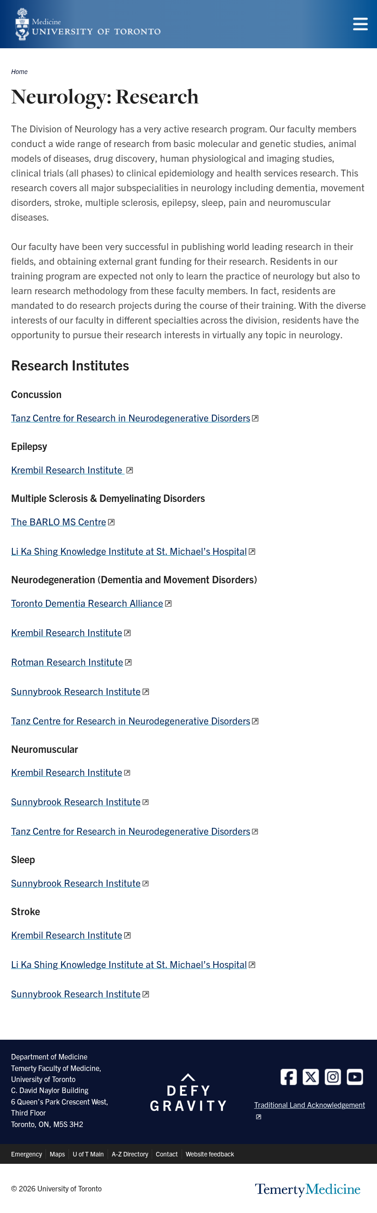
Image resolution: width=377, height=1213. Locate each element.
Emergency (26, 1154)
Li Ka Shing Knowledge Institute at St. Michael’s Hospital (129, 551)
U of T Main (88, 1154)
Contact (167, 1154)
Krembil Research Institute (68, 469)
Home (19, 71)
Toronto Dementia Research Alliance (87, 603)
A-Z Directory (130, 1154)
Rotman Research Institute (67, 661)
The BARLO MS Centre (58, 521)
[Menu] (360, 24)
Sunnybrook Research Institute (76, 691)
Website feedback (210, 1154)
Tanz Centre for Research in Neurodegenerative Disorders (130, 417)
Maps (57, 1154)
